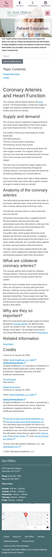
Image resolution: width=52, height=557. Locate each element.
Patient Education (11, 541)
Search (20, 552)
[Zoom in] (47, 515)
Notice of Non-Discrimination (16, 546)
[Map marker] (26, 515)
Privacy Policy (19, 436)
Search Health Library (12, 61)
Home (6, 536)
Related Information (11, 74)
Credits (6, 78)
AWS (38, 527)
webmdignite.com (10, 447)
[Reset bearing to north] (47, 522)
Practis (13, 552)
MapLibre (30, 527)
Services (41, 536)
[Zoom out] (47, 518)
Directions (8, 508)
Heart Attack (8, 344)
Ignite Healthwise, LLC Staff (21, 395)
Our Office (29, 536)
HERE (43, 527)
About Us (17, 536)
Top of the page (9, 379)
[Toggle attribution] (47, 527)
